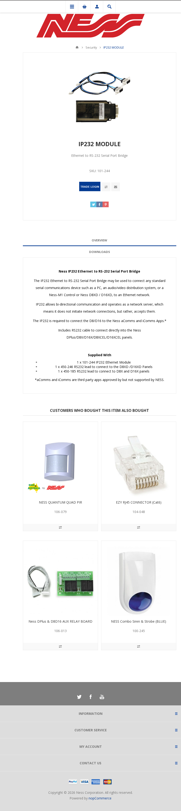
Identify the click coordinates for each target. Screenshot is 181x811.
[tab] (99, 240)
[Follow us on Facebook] (90, 697)
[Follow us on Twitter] (79, 697)
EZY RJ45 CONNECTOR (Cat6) (138, 502)
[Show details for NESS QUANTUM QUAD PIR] (60, 459)
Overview (99, 240)
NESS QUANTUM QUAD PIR (60, 502)
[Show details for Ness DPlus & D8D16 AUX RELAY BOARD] (60, 578)
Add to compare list (106, 186)
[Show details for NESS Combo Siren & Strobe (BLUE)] (138, 578)
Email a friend (115, 186)
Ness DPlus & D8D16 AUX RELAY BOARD (60, 621)
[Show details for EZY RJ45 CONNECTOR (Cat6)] (138, 459)
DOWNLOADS (99, 252)
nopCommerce (100, 798)
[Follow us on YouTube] (102, 697)
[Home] (77, 47)
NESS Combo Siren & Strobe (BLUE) (138, 621)
